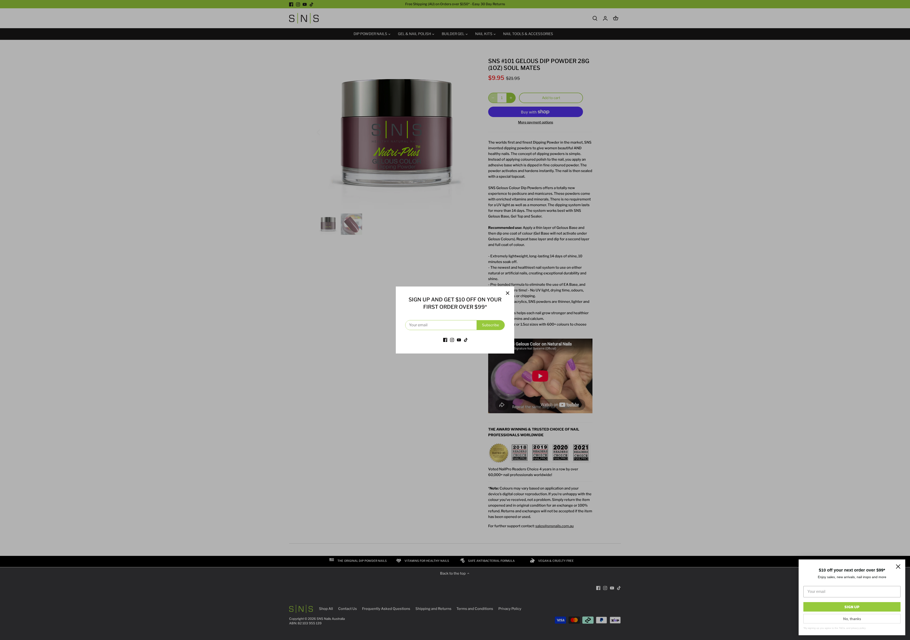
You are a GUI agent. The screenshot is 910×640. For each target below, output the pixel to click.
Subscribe (490, 325)
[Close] (507, 293)
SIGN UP (852, 607)
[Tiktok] (466, 339)
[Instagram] (452, 339)
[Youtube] (459, 339)
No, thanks (852, 619)
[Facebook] (445, 339)
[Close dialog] (898, 566)
